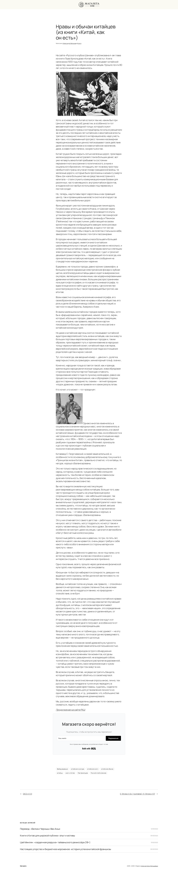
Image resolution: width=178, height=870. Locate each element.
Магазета (23, 866)
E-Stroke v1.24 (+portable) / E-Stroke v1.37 (137, 794)
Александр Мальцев (69, 43)
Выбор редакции (62, 769)
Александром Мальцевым (149, 866)
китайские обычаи (107, 769)
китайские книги (92, 769)
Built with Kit (89, 748)
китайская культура (77, 769)
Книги (79, 43)
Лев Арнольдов (83, 773)
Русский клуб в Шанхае (98, 773)
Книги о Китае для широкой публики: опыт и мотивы (47, 835)
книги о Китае (70, 773)
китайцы (60, 773)
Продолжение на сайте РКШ (70, 709)
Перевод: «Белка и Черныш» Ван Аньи (40, 829)
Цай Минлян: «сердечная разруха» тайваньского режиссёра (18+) (55, 842)
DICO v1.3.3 (27, 794)
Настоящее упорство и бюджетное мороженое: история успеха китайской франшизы (65, 849)
